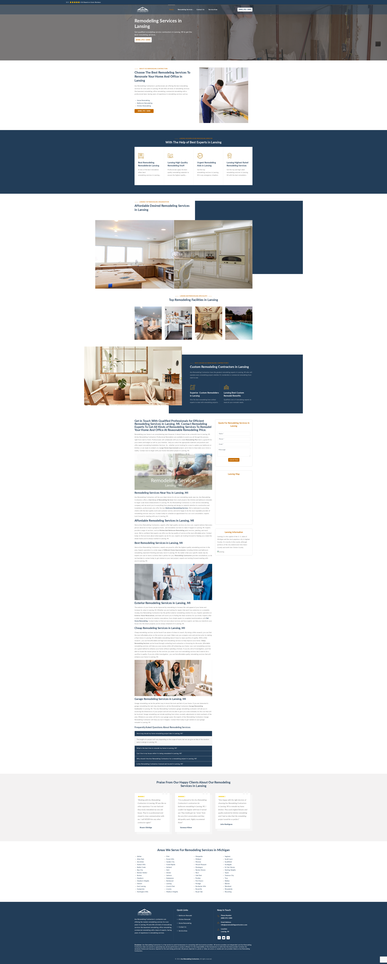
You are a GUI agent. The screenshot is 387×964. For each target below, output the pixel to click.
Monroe (198, 862)
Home (171, 9)
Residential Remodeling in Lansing (207, 316)
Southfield (228, 862)
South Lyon (229, 859)
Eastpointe (140, 889)
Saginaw (227, 856)
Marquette (199, 856)
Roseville (199, 889)
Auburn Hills (141, 864)
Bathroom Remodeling (144, 103)
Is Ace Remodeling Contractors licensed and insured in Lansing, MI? (160, 764)
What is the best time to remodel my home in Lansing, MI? (157, 748)
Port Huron (199, 881)
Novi (197, 873)
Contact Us (200, 9)
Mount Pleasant (201, 864)
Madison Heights (172, 892)
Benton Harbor (142, 873)
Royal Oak (199, 892)
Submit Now (233, 460)
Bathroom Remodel (185, 915)
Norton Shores (201, 870)
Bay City (140, 870)
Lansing (169, 883)
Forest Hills (170, 859)
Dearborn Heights (143, 881)
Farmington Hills (142, 892)
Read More (143, 333)
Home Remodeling (143, 100)
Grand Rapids (170, 864)
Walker (227, 881)
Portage (198, 883)
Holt (167, 870)
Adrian (139, 856)
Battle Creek (141, 867)
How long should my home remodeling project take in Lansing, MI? (160, 733)
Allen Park (140, 859)
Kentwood (169, 881)
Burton (139, 875)
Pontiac (198, 878)
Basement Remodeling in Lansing (147, 316)
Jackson (169, 875)
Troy (226, 878)
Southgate (228, 864)
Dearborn (140, 878)
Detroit (139, 883)
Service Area (213, 9)
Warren (227, 883)
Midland (198, 859)
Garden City (170, 862)
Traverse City (229, 875)
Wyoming (228, 892)
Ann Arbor (140, 862)
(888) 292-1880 (143, 40)
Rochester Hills (201, 886)
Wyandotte (229, 889)
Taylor (227, 873)
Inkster (168, 873)
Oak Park (199, 875)
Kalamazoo (170, 878)
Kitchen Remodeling (144, 106)
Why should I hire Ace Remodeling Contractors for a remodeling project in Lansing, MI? (167, 759)
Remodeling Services (185, 9)
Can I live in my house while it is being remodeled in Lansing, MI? (159, 753)
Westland (228, 886)
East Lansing (141, 886)
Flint (167, 856)
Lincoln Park (170, 886)
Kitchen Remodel (184, 919)
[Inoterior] (143, 9)
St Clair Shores (230, 867)
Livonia (168, 889)
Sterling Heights (230, 870)
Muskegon (199, 867)
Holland (169, 867)
